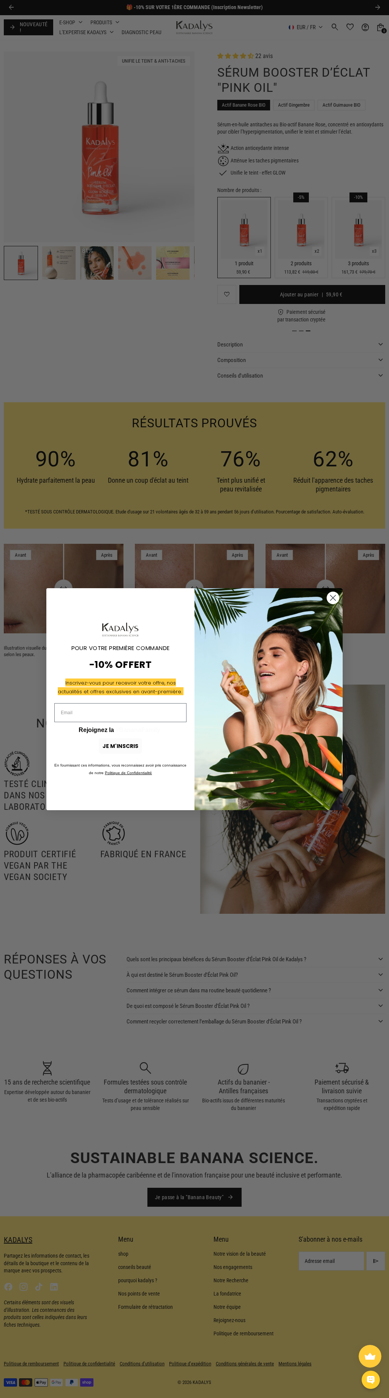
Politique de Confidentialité (128, 773)
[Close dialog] (333, 598)
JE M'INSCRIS (120, 746)
